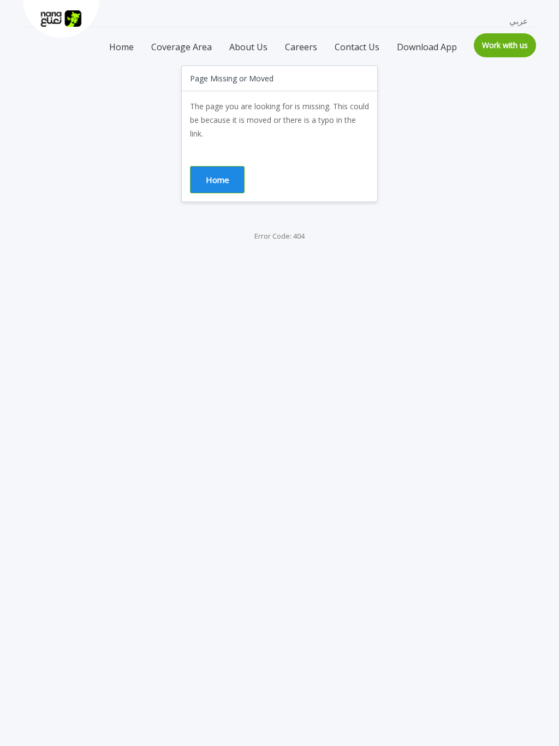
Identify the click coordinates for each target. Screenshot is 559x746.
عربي (518, 20)
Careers (301, 47)
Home (121, 47)
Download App (427, 47)
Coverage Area (181, 47)
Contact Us (357, 47)
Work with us (505, 45)
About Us (248, 47)
